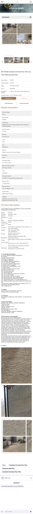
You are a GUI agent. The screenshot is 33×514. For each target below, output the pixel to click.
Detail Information (9, 103)
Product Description (24, 103)
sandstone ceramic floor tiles (18, 465)
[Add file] (2, 511)
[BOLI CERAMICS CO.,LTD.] (17, 2)
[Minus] (31, 478)
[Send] (31, 511)
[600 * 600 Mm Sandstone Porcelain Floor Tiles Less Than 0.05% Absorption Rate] (17, 38)
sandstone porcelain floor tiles (11, 472)
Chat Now (24, 98)
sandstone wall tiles (8, 468)
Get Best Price (8, 98)
